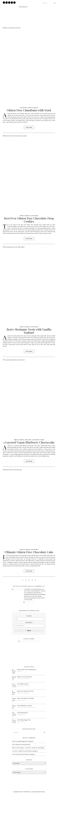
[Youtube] (14, 2)
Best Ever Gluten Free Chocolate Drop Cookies (29, 219)
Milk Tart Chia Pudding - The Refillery (21, 747)
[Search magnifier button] (55, 3)
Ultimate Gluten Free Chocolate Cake (29, 552)
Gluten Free (23, 107)
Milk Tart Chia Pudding (38, 747)
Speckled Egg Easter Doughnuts (25, 741)
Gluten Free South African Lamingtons (28, 751)
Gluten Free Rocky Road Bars (23, 744)
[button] (29, 19)
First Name (29, 616)
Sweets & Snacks (33, 107)
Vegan (42, 439)
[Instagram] (4, 2)
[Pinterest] (9, 2)
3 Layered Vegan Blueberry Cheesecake (29, 442)
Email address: (29, 622)
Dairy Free (28, 439)
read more (29, 127)
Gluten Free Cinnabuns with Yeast (29, 110)
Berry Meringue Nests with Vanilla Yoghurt (29, 330)
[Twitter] (12, 2)
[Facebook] (6, 2)
